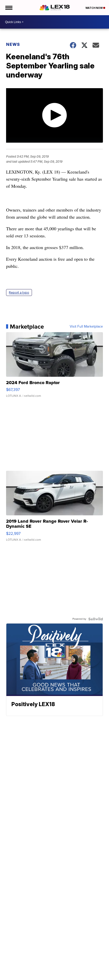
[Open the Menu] (8, 7)
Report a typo (19, 292)
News (13, 44)
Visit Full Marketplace (86, 326)
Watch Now (94, 7)
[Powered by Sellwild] (95, 619)
